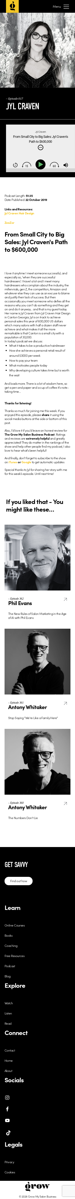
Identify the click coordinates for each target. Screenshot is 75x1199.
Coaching (11, 945)
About (8, 1070)
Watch (9, 1003)
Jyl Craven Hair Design (19, 213)
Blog (8, 976)
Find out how (18, 881)
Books (8, 935)
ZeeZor (9, 222)
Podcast (10, 966)
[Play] (41, 164)
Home (9, 1060)
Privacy (9, 1162)
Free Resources (14, 956)
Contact (10, 1050)
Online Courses (15, 925)
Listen (8, 1013)
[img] (40, 147)
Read (8, 1023)
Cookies (10, 1172)
